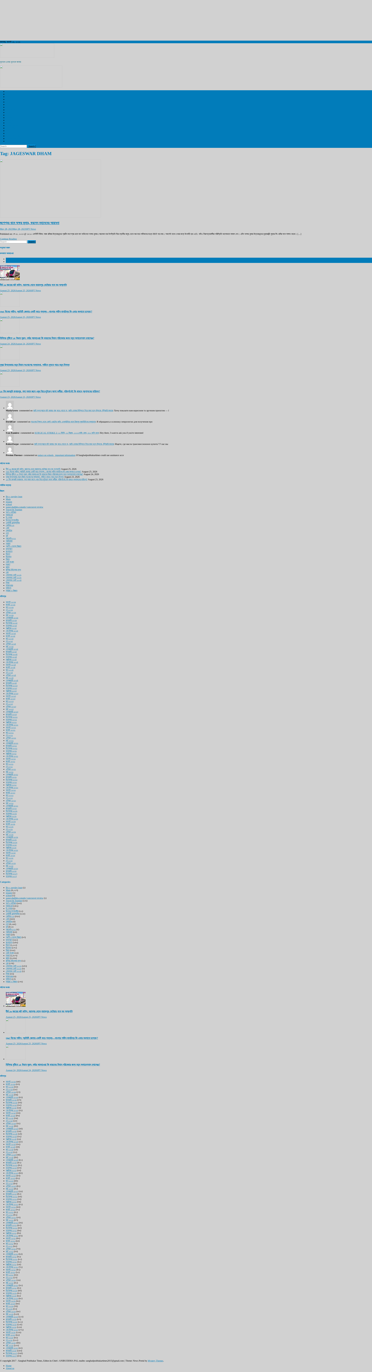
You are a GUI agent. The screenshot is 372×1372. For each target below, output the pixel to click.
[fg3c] (31, 86)
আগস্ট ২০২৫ (11, 633)
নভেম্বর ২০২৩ (11, 688)
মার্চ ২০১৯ (9, 834)
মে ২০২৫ (9, 641)
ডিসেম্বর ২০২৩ (11, 685)
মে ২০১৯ (9, 829)
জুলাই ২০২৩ (10, 698)
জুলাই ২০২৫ (10, 636)
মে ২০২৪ (9, 672)
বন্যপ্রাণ (9, 117)
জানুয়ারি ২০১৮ (11, 871)
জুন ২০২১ (9, 764)
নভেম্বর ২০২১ (11, 751)
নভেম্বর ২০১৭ (11, 876)
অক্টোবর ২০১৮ (11, 847)
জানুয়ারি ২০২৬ (11, 620)
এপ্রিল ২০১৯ (11, 832)
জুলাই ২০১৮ (10, 855)
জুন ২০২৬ (10, 607)
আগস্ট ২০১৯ (11, 821)
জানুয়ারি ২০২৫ (11, 651)
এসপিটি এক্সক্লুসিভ (13, 91)
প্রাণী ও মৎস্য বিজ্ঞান (13, 136)
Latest (8, 259)
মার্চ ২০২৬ (10, 615)
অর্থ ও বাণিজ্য (11, 128)
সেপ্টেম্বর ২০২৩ (12, 693)
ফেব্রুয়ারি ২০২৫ (12, 649)
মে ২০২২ (9, 735)
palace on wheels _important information (56, 455)
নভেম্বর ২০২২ (11, 719)
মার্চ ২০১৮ (9, 866)
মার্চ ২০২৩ (10, 709)
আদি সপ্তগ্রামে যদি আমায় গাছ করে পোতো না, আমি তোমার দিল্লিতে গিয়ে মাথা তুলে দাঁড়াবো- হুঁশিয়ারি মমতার (73, 410)
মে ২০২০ (9, 798)
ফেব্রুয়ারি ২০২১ (12, 774)
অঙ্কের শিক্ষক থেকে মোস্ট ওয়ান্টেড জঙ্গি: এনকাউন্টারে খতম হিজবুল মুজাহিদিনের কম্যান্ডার (63, 421)
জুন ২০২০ (10, 795)
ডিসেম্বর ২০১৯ (11, 811)
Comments (11, 261)
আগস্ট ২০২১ (11, 759)
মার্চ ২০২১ (9, 772)
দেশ (7, 94)
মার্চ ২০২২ (10, 740)
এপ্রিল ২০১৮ (11, 863)
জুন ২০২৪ (10, 670)
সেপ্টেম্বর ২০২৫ (12, 631)
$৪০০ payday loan (14, 496)
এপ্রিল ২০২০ (11, 800)
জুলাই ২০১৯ (10, 824)
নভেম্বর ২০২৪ (11, 657)
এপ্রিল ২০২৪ (11, 675)
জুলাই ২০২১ (10, 761)
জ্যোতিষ (9, 530)
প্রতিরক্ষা (9, 541)
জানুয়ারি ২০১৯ (11, 839)
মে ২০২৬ (9, 610)
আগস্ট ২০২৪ (11, 665)
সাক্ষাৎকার (9, 585)
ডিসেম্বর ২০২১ (11, 748)
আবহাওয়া (9, 120)
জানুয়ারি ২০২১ (11, 777)
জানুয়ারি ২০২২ (11, 745)
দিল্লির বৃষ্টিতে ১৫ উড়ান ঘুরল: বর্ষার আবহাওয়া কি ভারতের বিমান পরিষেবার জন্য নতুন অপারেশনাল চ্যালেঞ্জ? (47, 338)
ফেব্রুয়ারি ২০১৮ (12, 868)
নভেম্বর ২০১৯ (11, 813)
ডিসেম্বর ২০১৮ (11, 842)
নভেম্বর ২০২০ (11, 782)
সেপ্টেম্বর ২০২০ (12, 787)
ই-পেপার (9, 123)
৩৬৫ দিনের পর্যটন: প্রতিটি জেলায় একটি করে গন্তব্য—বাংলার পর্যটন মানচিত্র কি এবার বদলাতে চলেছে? (46, 311)
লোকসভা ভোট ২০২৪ (14, 580)
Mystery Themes (155, 1361)
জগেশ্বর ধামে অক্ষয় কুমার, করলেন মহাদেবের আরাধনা (29, 223)
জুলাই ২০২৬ (10, 604)
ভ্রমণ (8, 115)
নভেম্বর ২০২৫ (11, 625)
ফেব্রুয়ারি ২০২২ (12, 743)
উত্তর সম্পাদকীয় (12, 125)
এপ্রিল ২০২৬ (11, 612)
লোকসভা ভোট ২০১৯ (13, 575)
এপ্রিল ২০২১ (11, 769)
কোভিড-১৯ (10, 525)
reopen (9, 502)
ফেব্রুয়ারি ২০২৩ (12, 712)
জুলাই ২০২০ (10, 792)
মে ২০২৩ (9, 704)
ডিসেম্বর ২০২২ (11, 717)
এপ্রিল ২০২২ (11, 738)
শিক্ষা (7, 583)
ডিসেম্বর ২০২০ (11, 779)
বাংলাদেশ (9, 102)
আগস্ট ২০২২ (11, 727)
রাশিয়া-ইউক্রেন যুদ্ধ (13, 569)
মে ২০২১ (9, 766)
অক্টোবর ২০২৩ (11, 691)
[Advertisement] (87, 20)
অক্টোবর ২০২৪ (11, 659)
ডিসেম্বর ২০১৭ (11, 873)
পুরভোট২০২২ (11, 538)
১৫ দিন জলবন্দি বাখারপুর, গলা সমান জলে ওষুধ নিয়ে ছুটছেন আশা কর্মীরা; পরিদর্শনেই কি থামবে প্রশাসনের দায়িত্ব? (50, 391)
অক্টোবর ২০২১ (11, 753)
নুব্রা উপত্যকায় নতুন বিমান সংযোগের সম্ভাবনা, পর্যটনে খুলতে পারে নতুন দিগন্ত (34, 364)
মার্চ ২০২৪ (10, 678)
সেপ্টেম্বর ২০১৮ (12, 850)
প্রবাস (8, 130)
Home (8, 1365)
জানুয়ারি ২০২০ (11, 808)
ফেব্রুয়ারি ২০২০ (12, 806)
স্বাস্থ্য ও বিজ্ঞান (11, 110)
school (9, 504)
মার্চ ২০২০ (10, 803)
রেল (7, 104)
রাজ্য (7, 99)
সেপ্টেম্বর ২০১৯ (12, 819)
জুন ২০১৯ (9, 826)
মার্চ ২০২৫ (10, 646)
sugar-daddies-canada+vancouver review (24, 507)
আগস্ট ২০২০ (11, 790)
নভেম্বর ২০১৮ (11, 845)
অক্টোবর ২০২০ (11, 785)
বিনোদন (8, 112)
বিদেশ (8, 96)
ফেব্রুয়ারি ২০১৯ (12, 837)
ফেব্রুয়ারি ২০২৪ (12, 680)
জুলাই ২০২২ (10, 730)
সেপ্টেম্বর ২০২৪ (12, 662)
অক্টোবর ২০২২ (11, 722)
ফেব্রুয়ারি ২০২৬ (12, 618)
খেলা (7, 107)
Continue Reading (8, 239)
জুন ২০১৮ (9, 858)
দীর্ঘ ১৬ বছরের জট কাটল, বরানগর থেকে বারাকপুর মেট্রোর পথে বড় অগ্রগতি (33, 284)
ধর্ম (7, 133)
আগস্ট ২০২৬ (11, 602)
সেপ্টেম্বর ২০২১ (12, 756)
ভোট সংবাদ (10, 562)
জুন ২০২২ (10, 732)
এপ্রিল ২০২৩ (11, 706)
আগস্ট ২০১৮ (11, 853)
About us (10, 1368)
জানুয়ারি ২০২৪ (11, 683)
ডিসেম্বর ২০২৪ (11, 654)
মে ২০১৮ (9, 860)
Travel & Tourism (14, 141)
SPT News (31, 229)
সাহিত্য (8, 588)
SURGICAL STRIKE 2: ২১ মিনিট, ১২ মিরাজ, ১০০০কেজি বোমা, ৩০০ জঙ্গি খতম (67, 433)
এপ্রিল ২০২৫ (11, 644)
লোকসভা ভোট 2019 (14, 138)
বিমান (8, 559)
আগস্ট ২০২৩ (11, 696)
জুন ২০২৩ (10, 701)
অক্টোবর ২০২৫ (11, 628)
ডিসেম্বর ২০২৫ (11, 623)
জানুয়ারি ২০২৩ (11, 714)
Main (8, 499)
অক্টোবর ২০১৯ (11, 816)
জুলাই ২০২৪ (10, 667)
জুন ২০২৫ (10, 638)
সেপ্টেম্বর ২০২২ (12, 725)
